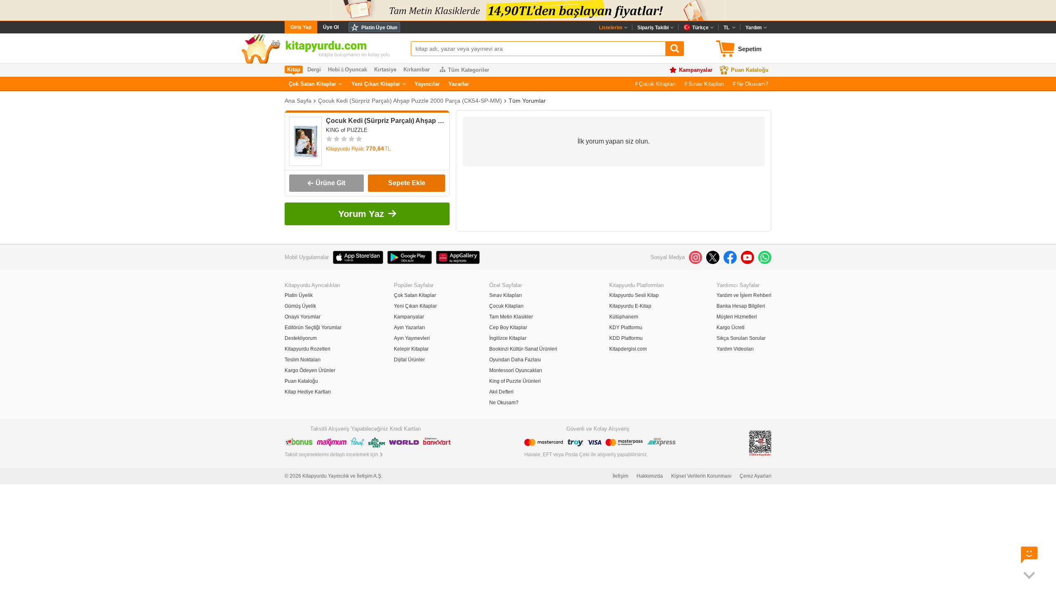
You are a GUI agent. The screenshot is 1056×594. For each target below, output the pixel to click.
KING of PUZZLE (347, 130)
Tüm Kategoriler (468, 70)
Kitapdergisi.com (628, 349)
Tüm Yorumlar (527, 100)
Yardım (753, 28)
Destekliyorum (301, 338)
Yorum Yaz (361, 214)
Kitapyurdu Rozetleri (307, 349)
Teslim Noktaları (303, 360)
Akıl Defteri (501, 392)
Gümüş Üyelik (300, 306)
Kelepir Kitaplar (411, 349)
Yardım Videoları (735, 349)
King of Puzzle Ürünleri (515, 381)
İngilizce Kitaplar (507, 338)
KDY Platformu (625, 327)
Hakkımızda (649, 476)
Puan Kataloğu (749, 70)
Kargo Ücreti (731, 327)
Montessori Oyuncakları (515, 370)
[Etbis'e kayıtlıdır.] (760, 442)
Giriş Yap (300, 27)
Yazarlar (458, 84)
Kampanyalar (695, 70)
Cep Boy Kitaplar (508, 327)
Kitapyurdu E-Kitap (630, 306)
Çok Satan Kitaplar (312, 84)
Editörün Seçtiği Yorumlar (313, 327)
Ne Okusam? (752, 84)
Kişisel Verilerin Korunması (701, 476)
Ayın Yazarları (409, 327)
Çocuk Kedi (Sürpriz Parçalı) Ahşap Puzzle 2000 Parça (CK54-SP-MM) (410, 100)
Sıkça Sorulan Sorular (741, 338)
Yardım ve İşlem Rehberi (744, 295)
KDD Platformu (626, 338)
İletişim (620, 476)
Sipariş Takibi (653, 28)
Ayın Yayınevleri (412, 338)
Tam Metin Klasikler (511, 317)
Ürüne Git (330, 182)
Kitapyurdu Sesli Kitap (634, 295)
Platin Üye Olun (379, 28)
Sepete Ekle (406, 182)
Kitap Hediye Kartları (308, 392)
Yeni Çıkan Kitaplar (375, 84)
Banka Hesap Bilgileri (741, 306)
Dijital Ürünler (409, 360)
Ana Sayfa (298, 100)
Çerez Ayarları (755, 476)
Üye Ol (331, 27)
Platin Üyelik (299, 295)
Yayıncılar (427, 84)
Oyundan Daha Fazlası (515, 360)
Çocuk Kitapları (657, 84)
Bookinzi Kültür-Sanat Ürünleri (523, 349)
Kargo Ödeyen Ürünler (310, 370)
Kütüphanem (623, 317)
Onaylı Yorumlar (303, 317)
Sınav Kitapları (706, 84)
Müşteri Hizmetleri (737, 317)
